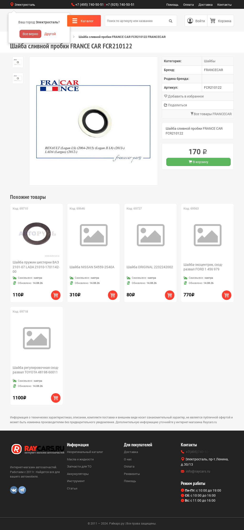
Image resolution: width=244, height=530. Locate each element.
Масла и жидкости (80, 459)
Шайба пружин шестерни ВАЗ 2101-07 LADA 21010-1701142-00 (36, 267)
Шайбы (209, 61)
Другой (50, 33)
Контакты (224, 4)
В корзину (200, 162)
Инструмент (76, 481)
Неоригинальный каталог (85, 452)
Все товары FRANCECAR (213, 114)
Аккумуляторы (78, 474)
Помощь (172, 4)
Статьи (72, 488)
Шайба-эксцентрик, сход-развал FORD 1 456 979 (203, 267)
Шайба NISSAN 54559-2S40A (92, 267)
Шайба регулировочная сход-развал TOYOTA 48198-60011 (36, 370)
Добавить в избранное (185, 96)
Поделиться (177, 105)
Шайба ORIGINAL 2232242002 (150, 267)
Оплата (188, 4)
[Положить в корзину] (56, 295)
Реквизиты (132, 474)
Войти (200, 21)
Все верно (30, 33)
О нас (128, 459)
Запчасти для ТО (79, 466)
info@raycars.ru (198, 471)
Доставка (205, 4)
